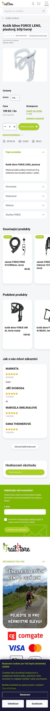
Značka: (8, 43)
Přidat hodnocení (14, 472)
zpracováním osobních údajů (30, 519)
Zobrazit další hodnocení (25, 447)
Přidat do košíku (27, 127)
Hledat (43, 11)
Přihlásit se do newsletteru (17, 530)
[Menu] (46, 3)
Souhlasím (37, 703)
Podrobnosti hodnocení (38, 36)
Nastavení (25, 694)
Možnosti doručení (35, 119)
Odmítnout (13, 703)
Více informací (9, 688)
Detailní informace (11, 135)
